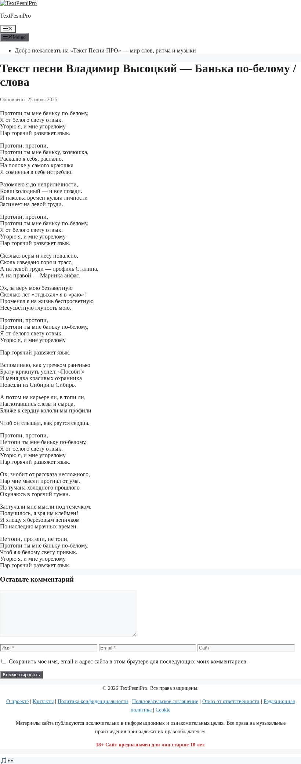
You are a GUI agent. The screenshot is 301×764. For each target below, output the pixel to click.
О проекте (17, 701)
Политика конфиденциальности (93, 701)
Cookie (163, 710)
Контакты (43, 701)
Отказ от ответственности (231, 701)
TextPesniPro (15, 15)
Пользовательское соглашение (165, 701)
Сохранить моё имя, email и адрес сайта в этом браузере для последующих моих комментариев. (128, 661)
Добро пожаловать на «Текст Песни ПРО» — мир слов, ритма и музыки (105, 50)
